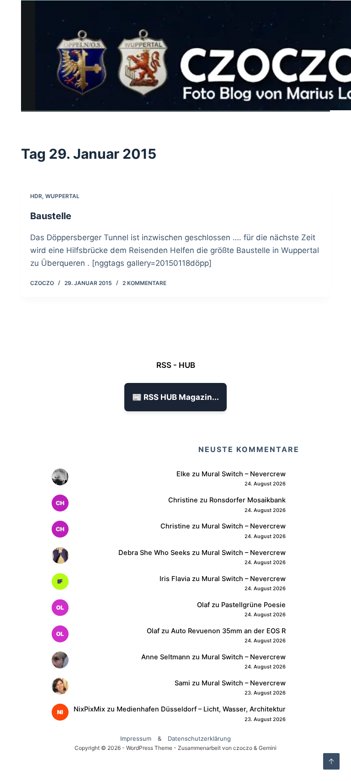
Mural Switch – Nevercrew (244, 474)
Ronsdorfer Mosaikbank (247, 500)
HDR (36, 196)
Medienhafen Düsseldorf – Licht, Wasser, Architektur (201, 709)
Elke (183, 474)
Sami (182, 683)
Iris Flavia (175, 579)
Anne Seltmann (165, 657)
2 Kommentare (144, 283)
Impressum (135, 738)
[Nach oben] (331, 761)
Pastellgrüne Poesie (253, 605)
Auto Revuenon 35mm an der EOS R (228, 631)
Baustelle (50, 215)
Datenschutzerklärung (199, 738)
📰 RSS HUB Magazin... (175, 397)
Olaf (203, 605)
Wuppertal (62, 196)
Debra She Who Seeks (154, 553)
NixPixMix (89, 709)
